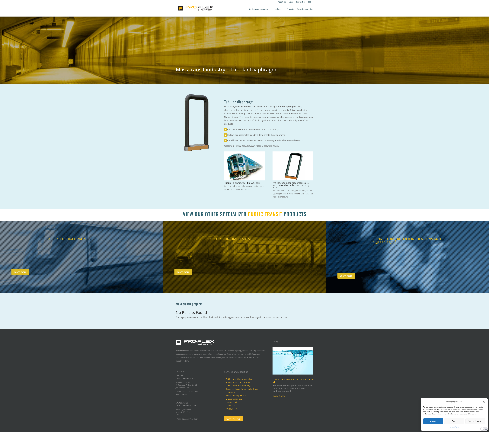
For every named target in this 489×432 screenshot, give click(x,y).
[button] (484, 401)
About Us (282, 2)
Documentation (232, 402)
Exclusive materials (305, 9)
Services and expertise (258, 9)
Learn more (20, 271)
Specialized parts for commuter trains (242, 389)
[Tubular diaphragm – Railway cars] (244, 179)
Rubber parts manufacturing (238, 385)
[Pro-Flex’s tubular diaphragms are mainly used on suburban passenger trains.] (293, 179)
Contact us (300, 2)
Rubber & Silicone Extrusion (238, 382)
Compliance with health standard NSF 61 (293, 380)
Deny (454, 421)
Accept (433, 421)
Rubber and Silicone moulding (239, 379)
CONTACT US (233, 418)
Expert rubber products (236, 395)
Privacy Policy (454, 427)
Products (277, 9)
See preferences (475, 421)
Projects (290, 9)
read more (279, 396)
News (291, 2)
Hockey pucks (231, 392)
